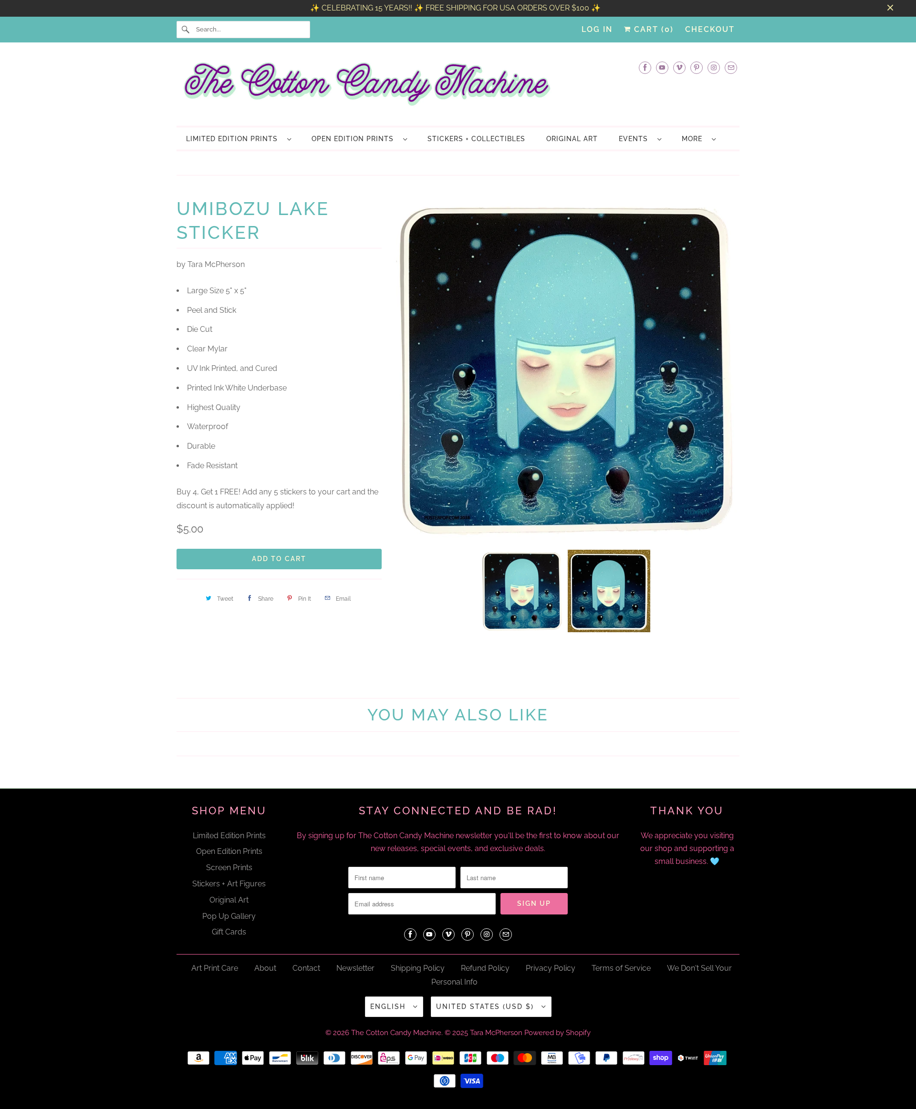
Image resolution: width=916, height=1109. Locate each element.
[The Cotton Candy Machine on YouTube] (662, 67)
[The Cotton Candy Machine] (458, 87)
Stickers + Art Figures (229, 883)
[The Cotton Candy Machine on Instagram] (714, 67)
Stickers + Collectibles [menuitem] (476, 139)
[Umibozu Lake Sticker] (479, 368)
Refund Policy (485, 968)
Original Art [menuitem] (572, 139)
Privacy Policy (550, 968)
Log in (597, 29)
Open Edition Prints (355, 139)
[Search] (186, 29)
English (389, 1006)
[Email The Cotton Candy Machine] (731, 67)
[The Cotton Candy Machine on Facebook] (645, 67)
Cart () (652, 29)
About (265, 968)
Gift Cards (229, 931)
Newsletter (355, 968)
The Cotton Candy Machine (396, 1032)
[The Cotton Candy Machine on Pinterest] (696, 67)
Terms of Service (621, 968)
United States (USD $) (486, 1006)
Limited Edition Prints (234, 139)
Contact (306, 968)
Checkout (710, 29)
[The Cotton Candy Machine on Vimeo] (679, 67)
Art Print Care (214, 968)
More (694, 139)
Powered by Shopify (557, 1032)
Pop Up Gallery (229, 916)
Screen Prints (229, 867)
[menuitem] (238, 138)
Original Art (229, 899)
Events (636, 139)
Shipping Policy (418, 968)
